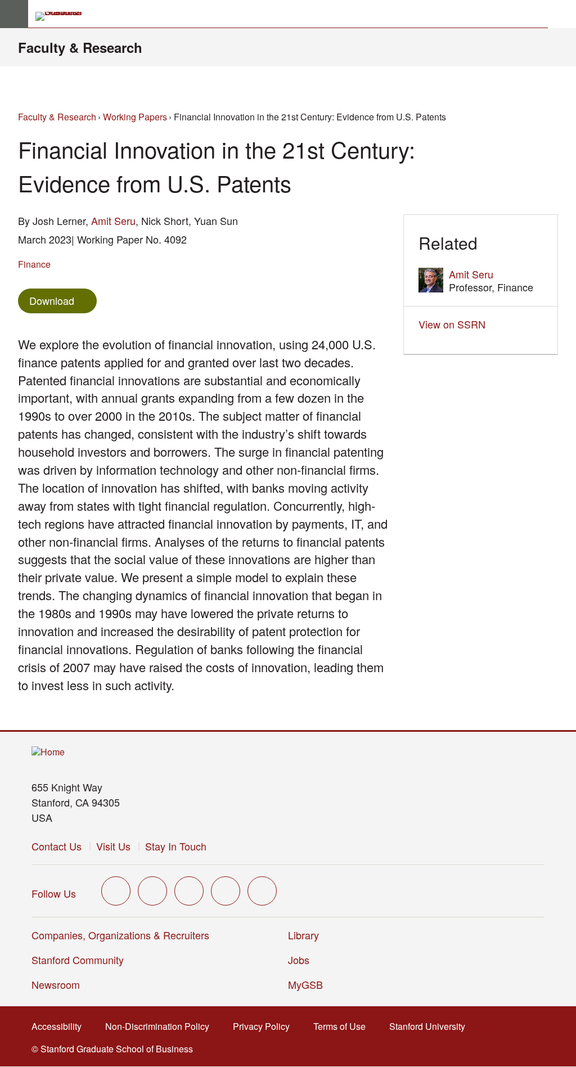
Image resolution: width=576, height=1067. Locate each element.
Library (303, 935)
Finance (34, 264)
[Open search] (562, 14)
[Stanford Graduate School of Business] (63, 16)
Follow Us (54, 893)
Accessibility (60, 1026)
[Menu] (14, 14)
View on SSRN (455, 324)
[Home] (48, 752)
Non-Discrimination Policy (160, 1026)
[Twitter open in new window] (115, 891)
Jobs (298, 959)
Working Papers (135, 116)
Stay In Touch (175, 846)
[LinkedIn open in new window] (262, 891)
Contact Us (57, 846)
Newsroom (56, 984)
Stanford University (430, 1026)
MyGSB (309, 984)
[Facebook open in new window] (152, 891)
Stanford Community (78, 959)
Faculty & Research (80, 47)
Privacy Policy (264, 1026)
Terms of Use (342, 1026)
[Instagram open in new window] (189, 891)
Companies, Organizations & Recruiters (120, 935)
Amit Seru (113, 220)
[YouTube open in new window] (225, 891)
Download (51, 300)
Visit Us (113, 846)
